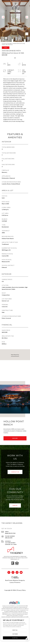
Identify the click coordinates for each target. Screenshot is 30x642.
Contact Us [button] (15, 472)
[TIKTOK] (17, 572)
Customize (15, 634)
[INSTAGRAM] (13, 572)
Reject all (15, 630)
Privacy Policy (21, 590)
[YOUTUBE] (21, 572)
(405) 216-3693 (8, 537)
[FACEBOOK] (8, 572)
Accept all (15, 637)
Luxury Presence (15, 582)
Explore (15, 438)
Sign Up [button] (15, 505)
